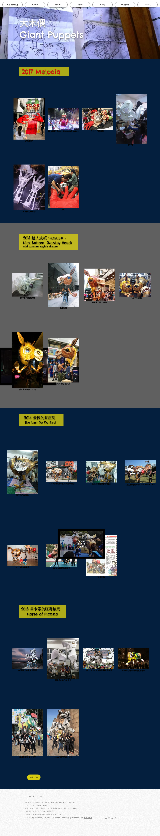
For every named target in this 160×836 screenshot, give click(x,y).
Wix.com (88, 818)
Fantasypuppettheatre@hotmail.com (43, 814)
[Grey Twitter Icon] (112, 818)
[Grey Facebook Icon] (115, 818)
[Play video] (81, 544)
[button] (125, 4)
